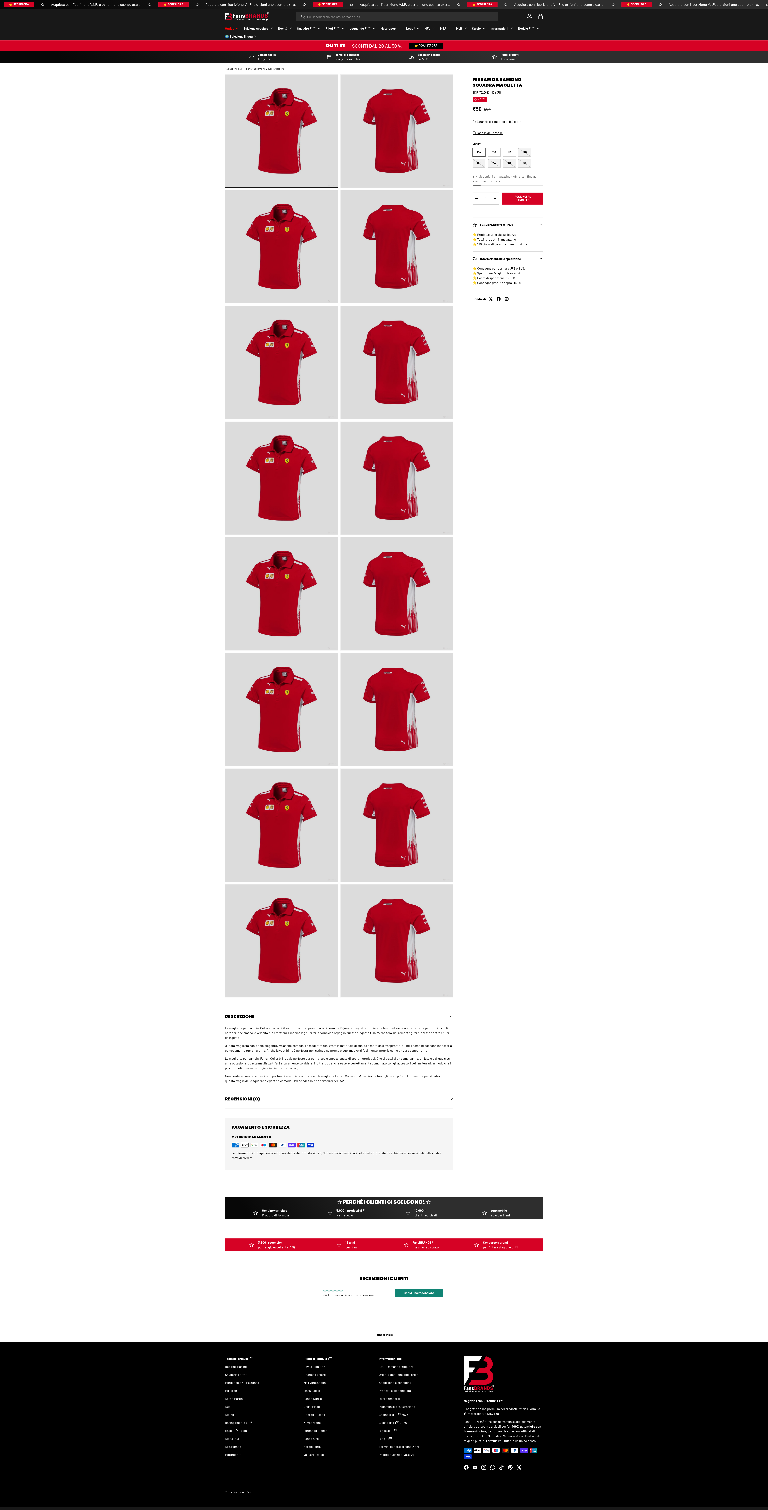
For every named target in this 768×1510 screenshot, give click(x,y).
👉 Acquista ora (425, 45)
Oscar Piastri (312, 1406)
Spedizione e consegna (395, 1382)
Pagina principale (233, 68)
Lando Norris (313, 1398)
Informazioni (499, 28)
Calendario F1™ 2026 (393, 1414)
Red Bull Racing (236, 1366)
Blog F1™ (385, 1438)
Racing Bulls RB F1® (238, 1422)
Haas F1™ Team (236, 1430)
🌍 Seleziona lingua (239, 36)
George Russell (314, 1414)
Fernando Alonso (315, 1430)
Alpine (229, 1414)
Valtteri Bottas (314, 1454)
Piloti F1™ (333, 28)
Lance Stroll (312, 1438)
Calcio (476, 28)
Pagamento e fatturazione (397, 1406)
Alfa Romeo (233, 1446)
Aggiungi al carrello (523, 198)
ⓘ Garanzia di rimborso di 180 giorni (497, 121)
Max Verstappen (315, 1382)
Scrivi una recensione (419, 1293)
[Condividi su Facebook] (499, 299)
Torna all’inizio (384, 1334)
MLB (459, 28)
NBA (443, 28)
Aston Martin (234, 1398)
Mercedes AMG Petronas (242, 1382)
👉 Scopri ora (19, 4)
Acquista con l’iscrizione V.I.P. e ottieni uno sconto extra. (96, 4)
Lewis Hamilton (314, 1366)
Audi (228, 1406)
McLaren (231, 1390)
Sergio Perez (312, 1446)
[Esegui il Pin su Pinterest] (507, 299)
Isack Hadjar (312, 1390)
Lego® (410, 28)
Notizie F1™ (526, 28)
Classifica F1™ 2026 (393, 1422)
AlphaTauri (232, 1438)
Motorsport (388, 28)
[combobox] (397, 16)
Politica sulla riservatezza (396, 1454)
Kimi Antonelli (313, 1422)
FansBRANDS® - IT (242, 1492)
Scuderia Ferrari (236, 1374)
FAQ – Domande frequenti (396, 1366)
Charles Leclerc (315, 1374)
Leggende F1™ (360, 28)
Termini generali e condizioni (399, 1446)
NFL (427, 28)
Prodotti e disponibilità (395, 1390)
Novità (282, 28)
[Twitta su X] (491, 299)
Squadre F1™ (306, 28)
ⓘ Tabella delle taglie (488, 133)
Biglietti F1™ (388, 1430)
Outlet (229, 28)
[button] (540, 16)
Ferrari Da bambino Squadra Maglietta (265, 68)
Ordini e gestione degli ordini (399, 1374)
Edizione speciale (256, 28)
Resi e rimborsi (389, 1398)
